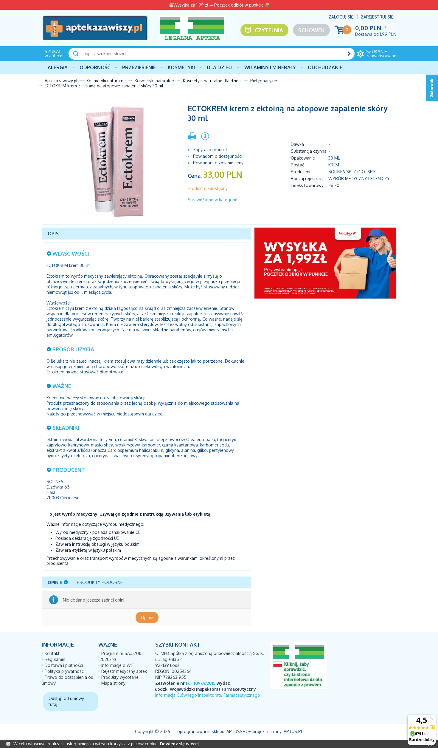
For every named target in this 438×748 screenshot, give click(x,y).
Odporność (95, 67)
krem (333, 164)
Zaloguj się (341, 16)
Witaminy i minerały (270, 67)
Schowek (311, 30)
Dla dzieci (219, 67)
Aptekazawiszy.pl (61, 80)
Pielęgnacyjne (263, 80)
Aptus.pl (293, 731)
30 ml (334, 157)
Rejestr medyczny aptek (124, 671)
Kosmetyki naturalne (106, 80)
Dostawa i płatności (64, 665)
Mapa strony (113, 683)
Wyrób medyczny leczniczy (359, 178)
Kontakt (52, 653)
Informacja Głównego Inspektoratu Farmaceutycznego (207, 695)
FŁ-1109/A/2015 (200, 683)
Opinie (147, 617)
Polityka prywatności (65, 671)
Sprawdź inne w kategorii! (212, 199)
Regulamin (55, 659)
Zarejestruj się (377, 16)
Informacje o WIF (117, 665)
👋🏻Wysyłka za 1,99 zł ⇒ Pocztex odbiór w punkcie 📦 (219, 4)
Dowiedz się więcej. (179, 743)
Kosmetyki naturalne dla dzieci (212, 80)
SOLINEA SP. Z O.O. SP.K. (352, 171)
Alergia (58, 67)
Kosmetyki (181, 67)
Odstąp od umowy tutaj (66, 701)
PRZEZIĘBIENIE (139, 67)
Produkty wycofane (120, 677)
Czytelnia (269, 30)
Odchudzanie (325, 67)
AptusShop (238, 731)
